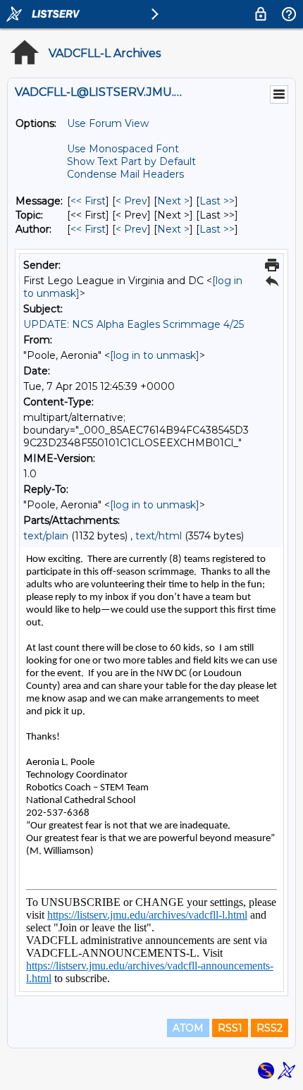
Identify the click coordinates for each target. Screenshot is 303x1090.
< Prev (131, 201)
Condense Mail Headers (125, 174)
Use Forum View (108, 123)
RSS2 (269, 1028)
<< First (88, 201)
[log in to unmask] (154, 355)
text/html (158, 535)
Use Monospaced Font (123, 148)
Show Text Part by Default (131, 161)
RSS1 (230, 1028)
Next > (173, 201)
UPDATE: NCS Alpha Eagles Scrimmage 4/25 (133, 324)
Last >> (217, 201)
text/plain (45, 535)
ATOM (188, 1028)
